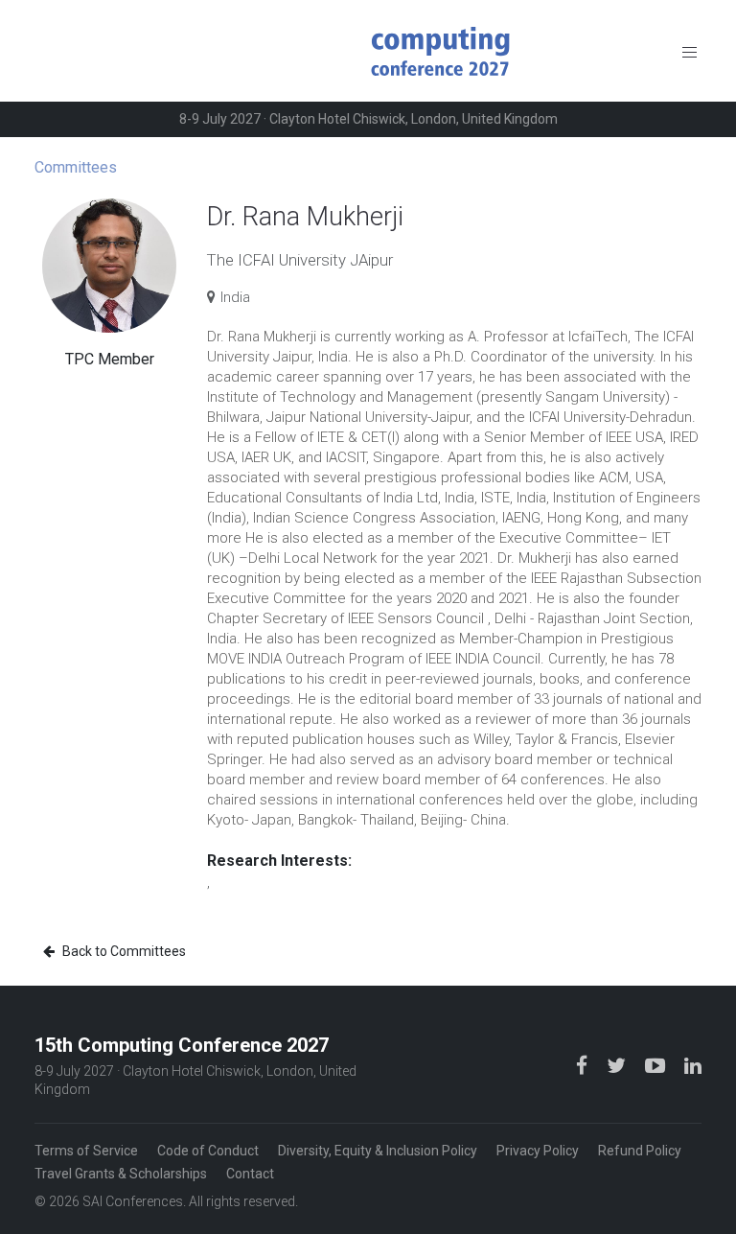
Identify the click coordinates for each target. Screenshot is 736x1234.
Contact (250, 1173)
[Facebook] (583, 1065)
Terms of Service (86, 1150)
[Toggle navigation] (690, 51)
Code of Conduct (208, 1150)
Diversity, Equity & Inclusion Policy (377, 1150)
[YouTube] (657, 1065)
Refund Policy (639, 1150)
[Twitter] (618, 1065)
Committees (75, 167)
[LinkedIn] (693, 1065)
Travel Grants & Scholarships (120, 1173)
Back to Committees (122, 951)
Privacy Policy (537, 1150)
